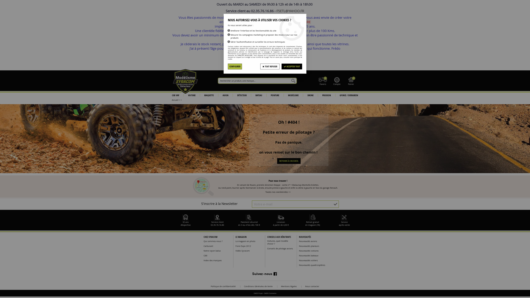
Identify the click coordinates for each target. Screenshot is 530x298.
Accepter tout (293, 66)
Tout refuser (270, 66)
